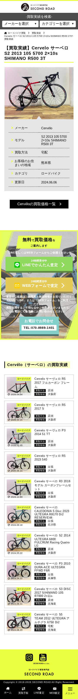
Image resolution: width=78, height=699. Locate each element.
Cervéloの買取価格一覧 (36, 204)
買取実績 (36, 33)
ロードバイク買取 (17, 33)
